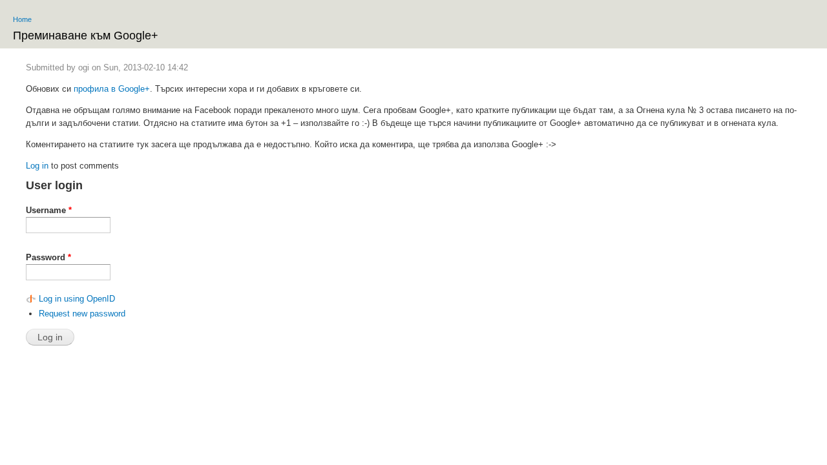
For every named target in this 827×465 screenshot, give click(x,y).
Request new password (82, 313)
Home (22, 19)
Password (48, 257)
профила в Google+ (112, 89)
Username (49, 210)
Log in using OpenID (77, 299)
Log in (37, 165)
